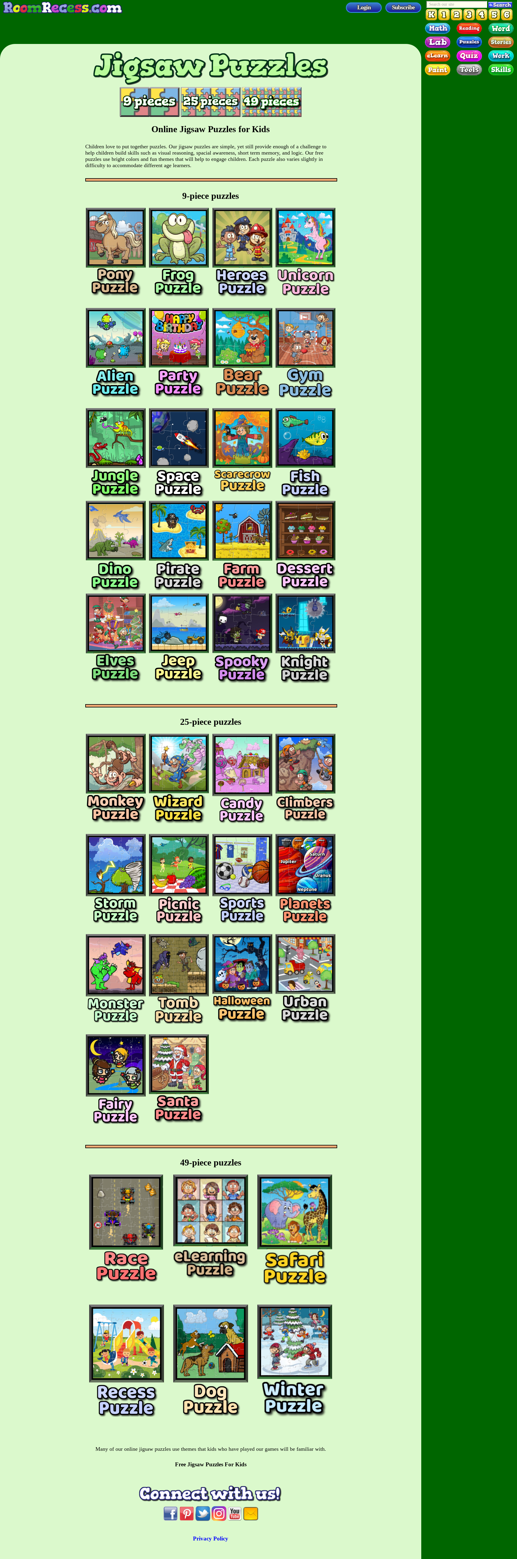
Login (364, 7)
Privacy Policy (210, 1538)
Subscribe (403, 7)
